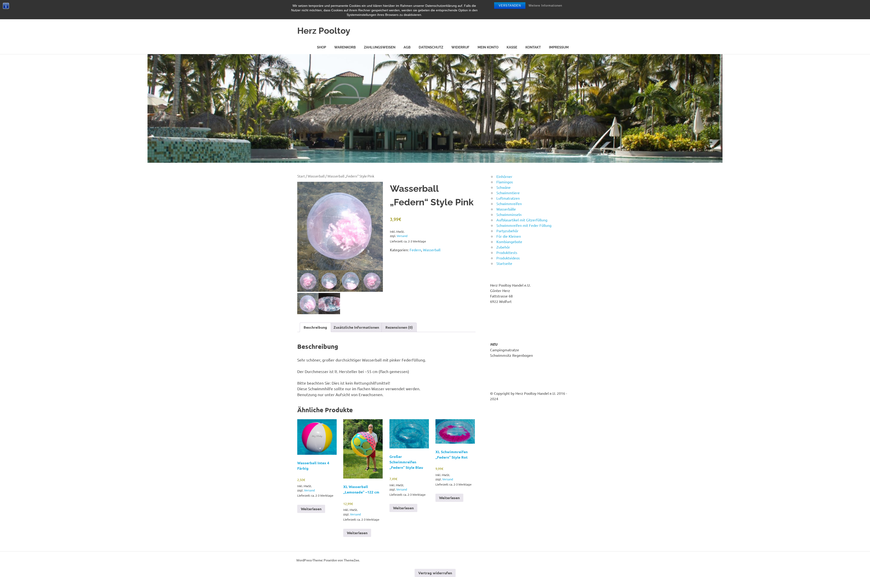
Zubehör (503, 247)
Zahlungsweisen (379, 47)
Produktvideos (508, 258)
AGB (407, 47)
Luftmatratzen (508, 198)
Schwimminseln (509, 214)
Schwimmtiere (508, 192)
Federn (415, 249)
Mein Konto (488, 47)
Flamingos (504, 182)
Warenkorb (345, 47)
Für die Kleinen (508, 236)
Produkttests (506, 252)
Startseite (504, 263)
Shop (321, 47)
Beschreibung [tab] (315, 327)
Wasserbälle (506, 209)
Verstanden (510, 5)
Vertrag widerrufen (435, 572)
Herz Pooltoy (323, 31)
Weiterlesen (311, 508)
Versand (402, 236)
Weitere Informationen (545, 5)
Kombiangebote (509, 241)
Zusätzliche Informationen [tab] (356, 327)
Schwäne (503, 187)
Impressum (559, 47)
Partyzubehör (507, 230)
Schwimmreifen (509, 203)
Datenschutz (431, 47)
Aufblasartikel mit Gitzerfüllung (521, 220)
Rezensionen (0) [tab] (399, 327)
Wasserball (316, 176)
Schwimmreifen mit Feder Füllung (523, 225)
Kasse (512, 47)
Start (301, 176)
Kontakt (533, 47)
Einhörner (504, 176)
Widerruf (460, 47)
